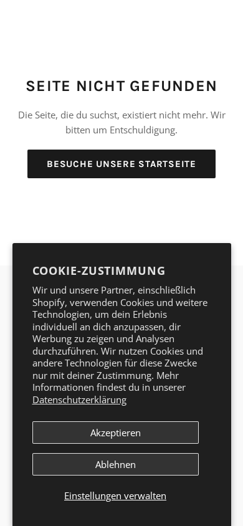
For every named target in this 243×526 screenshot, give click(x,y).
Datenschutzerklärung (79, 399)
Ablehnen (115, 464)
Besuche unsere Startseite (121, 164)
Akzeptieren (115, 432)
